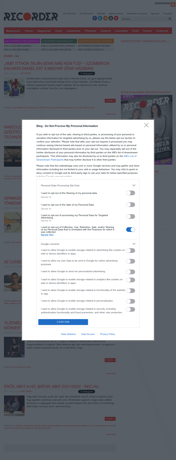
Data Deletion (68, 334)
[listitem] (88, 185)
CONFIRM (63, 322)
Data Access (88, 334)
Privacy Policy (107, 334)
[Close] (147, 126)
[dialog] (88, 230)
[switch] (130, 193)
